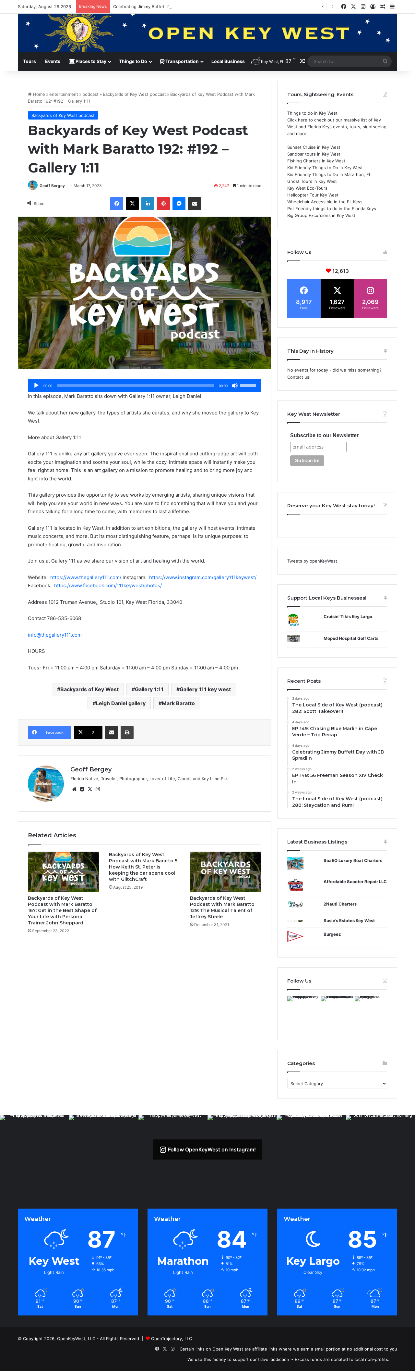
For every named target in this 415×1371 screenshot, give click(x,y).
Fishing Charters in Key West (316, 160)
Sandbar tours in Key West (313, 154)
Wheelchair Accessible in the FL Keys (324, 201)
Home (38, 94)
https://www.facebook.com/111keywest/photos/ (108, 585)
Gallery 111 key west (205, 689)
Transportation (181, 61)
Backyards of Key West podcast (134, 94)
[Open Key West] (207, 32)
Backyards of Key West (89, 689)
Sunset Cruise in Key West (313, 147)
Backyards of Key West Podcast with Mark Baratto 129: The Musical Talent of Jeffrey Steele (222, 907)
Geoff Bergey (52, 185)
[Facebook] (116, 203)
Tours (29, 61)
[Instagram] (97, 789)
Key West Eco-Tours (307, 188)
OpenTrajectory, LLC (171, 1338)
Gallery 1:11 (149, 689)
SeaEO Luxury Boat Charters (353, 860)
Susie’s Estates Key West (349, 920)
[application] (144, 385)
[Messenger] (178, 203)
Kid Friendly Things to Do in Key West (325, 167)
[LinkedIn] (147, 203)
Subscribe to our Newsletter (324, 435)
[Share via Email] (194, 203)
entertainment (63, 94)
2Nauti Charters (340, 904)
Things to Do (133, 61)
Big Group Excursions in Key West (321, 215)
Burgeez (332, 934)
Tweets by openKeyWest (312, 561)
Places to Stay (90, 61)
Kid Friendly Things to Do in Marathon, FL (329, 174)
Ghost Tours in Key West (312, 181)
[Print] (127, 732)
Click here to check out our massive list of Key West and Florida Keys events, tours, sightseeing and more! (336, 126)
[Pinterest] (163, 203)
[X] (132, 203)
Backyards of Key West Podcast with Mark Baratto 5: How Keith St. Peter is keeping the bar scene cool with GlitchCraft (143, 867)
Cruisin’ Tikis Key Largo (348, 616)
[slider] (249, 385)
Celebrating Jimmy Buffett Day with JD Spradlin (161, 6)
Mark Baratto (178, 703)
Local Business (228, 61)
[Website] (74, 789)
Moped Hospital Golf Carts (351, 638)
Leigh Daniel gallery (121, 703)
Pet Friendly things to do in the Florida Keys (331, 208)
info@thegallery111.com (55, 635)
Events (52, 61)
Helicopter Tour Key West (312, 194)
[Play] (36, 385)
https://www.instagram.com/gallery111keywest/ (202, 577)
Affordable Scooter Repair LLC (355, 881)
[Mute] (234, 385)
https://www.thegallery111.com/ (86, 577)
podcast (90, 94)
